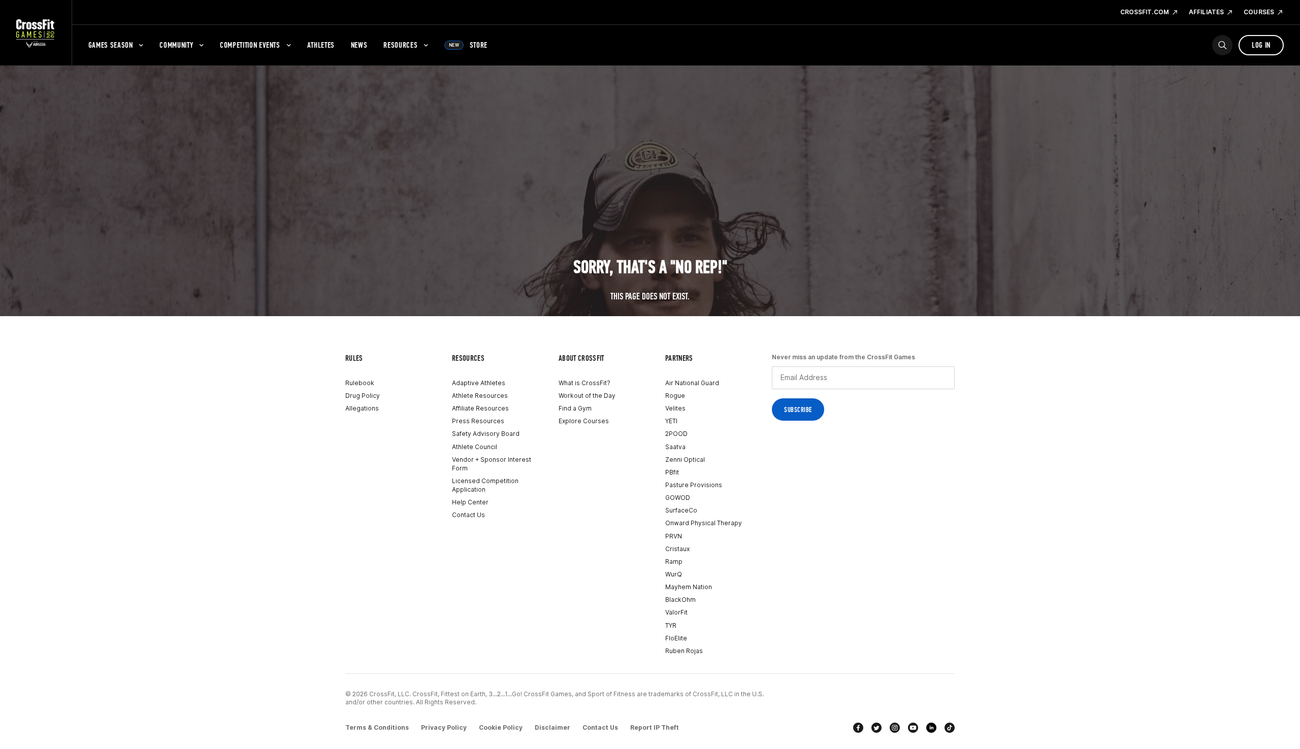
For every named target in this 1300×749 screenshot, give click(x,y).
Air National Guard (692, 383)
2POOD (676, 433)
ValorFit (676, 612)
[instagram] (895, 728)
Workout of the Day (587, 395)
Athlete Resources (480, 395)
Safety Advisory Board (485, 433)
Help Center (470, 502)
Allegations (362, 408)
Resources (400, 45)
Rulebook (359, 383)
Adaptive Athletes (478, 383)
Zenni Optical (685, 459)
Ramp (673, 561)
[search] (1222, 45)
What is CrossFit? (584, 383)
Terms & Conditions (377, 727)
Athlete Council (474, 447)
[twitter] (876, 728)
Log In (1261, 45)
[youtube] (913, 728)
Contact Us (468, 515)
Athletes (321, 45)
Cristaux (677, 549)
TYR (670, 625)
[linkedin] (931, 728)
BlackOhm (680, 599)
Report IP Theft (654, 727)
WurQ (673, 574)
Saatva (675, 447)
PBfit (672, 472)
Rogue (675, 395)
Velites (675, 408)
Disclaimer (552, 727)
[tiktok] (950, 728)
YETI (671, 421)
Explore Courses (584, 421)
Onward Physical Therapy (703, 523)
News (359, 45)
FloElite (676, 638)
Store (468, 45)
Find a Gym (575, 408)
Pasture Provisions (693, 485)
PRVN (673, 536)
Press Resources (478, 421)
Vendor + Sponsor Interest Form (491, 464)
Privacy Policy (444, 727)
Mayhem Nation (688, 587)
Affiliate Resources (480, 408)
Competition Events (250, 45)
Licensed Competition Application (485, 485)
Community (176, 45)
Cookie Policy (501, 727)
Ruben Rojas (684, 651)
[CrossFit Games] (35, 33)
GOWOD (677, 497)
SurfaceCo (681, 510)
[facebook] (858, 728)
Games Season (110, 45)
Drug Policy (362, 395)
